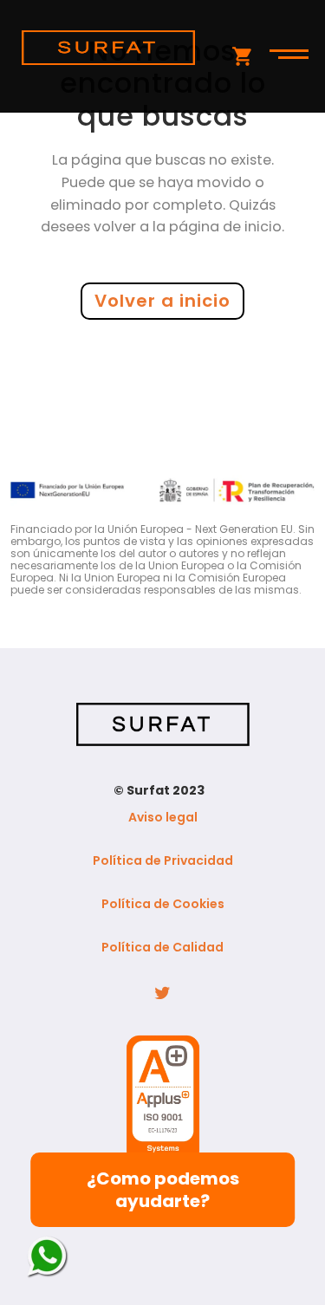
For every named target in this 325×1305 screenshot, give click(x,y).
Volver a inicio (162, 301)
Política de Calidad (162, 947)
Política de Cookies (162, 903)
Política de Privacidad (163, 860)
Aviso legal (163, 817)
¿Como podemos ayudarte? (163, 1189)
